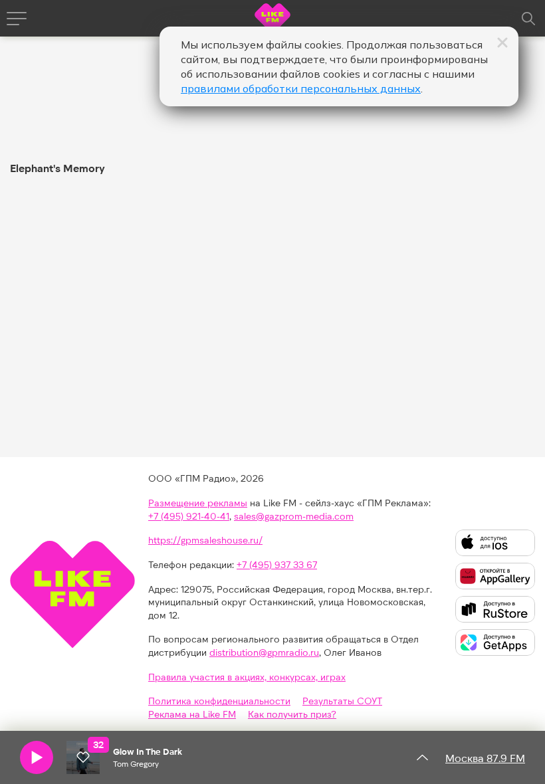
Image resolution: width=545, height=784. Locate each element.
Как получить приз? (292, 714)
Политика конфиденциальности (219, 700)
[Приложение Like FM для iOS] (495, 543)
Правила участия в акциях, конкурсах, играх (247, 676)
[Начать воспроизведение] (36, 757)
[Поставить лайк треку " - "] (83, 757)
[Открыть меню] (16, 18)
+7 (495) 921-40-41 (188, 516)
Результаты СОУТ (342, 700)
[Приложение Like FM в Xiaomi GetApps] (495, 642)
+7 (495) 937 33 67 (277, 564)
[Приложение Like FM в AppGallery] (495, 576)
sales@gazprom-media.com (294, 516)
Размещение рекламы (197, 502)
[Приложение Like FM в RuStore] (495, 609)
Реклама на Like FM (192, 714)
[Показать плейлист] (422, 757)
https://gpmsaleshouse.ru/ (205, 539)
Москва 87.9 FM (485, 757)
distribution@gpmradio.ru (264, 652)
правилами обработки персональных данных (301, 88)
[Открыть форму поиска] (528, 18)
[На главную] (272, 20)
